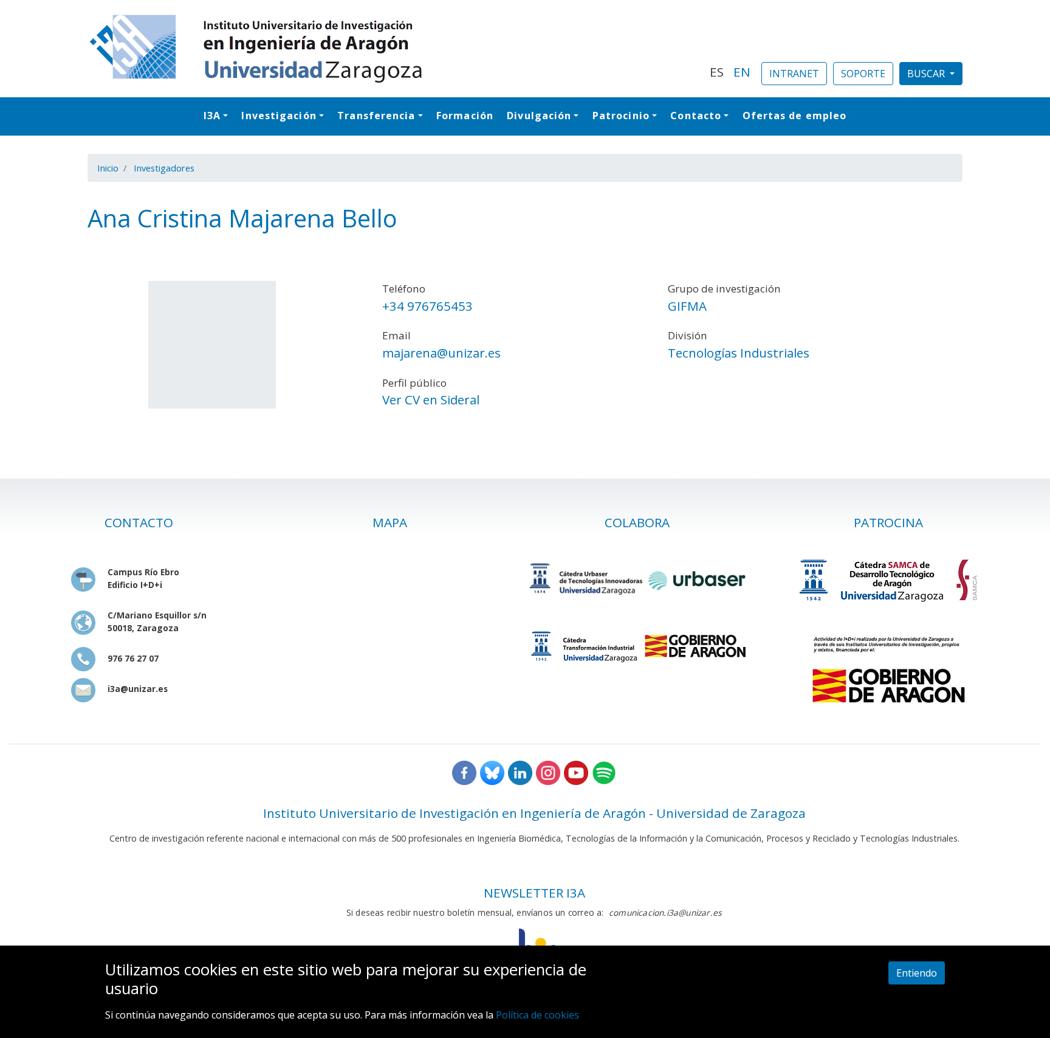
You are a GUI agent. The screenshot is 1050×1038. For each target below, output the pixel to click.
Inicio (107, 168)
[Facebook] (464, 772)
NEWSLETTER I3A (534, 892)
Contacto (695, 115)
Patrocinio (621, 115)
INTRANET (794, 73)
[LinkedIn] (520, 772)
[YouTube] (576, 772)
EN (741, 71)
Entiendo (916, 973)
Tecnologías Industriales (738, 352)
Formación (464, 115)
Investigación (278, 115)
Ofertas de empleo (795, 115)
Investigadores (164, 168)
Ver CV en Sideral (430, 399)
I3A (212, 115)
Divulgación (539, 115)
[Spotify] (604, 772)
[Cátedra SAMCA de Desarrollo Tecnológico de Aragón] (888, 580)
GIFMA (687, 305)
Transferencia (376, 115)
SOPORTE (863, 73)
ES (717, 71)
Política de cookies (537, 1014)
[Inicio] (391, 48)
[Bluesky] (492, 772)
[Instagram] (548, 772)
